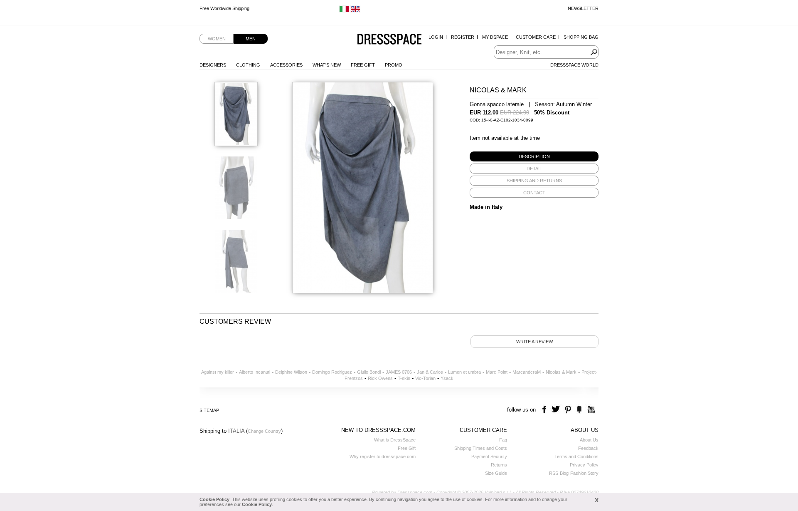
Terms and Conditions (576, 456)
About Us (589, 439)
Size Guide (496, 473)
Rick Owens (380, 378)
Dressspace (389, 40)
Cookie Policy (214, 499)
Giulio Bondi (369, 372)
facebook (545, 409)
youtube (590, 409)
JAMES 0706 (399, 372)
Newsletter (583, 8)
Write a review (534, 341)
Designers (213, 64)
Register (462, 37)
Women (217, 38)
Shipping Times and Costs (480, 448)
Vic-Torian (425, 378)
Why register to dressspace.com (383, 456)
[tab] (534, 156)
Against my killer (217, 372)
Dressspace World (574, 64)
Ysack (447, 378)
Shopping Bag (581, 37)
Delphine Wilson (291, 372)
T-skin (404, 378)
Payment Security (489, 456)
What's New (327, 64)
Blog (564, 473)
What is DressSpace (395, 439)
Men (251, 38)
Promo (393, 64)
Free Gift (363, 64)
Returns (499, 464)
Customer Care (536, 37)
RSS (553, 473)
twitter (556, 409)
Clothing (248, 64)
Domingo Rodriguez (332, 372)
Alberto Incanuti (254, 372)
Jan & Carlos (430, 372)
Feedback (588, 448)
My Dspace (495, 37)
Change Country (264, 431)
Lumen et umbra (464, 372)
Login (436, 37)
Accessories (286, 64)
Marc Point (496, 372)
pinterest (568, 409)
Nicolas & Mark (561, 372)
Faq (503, 439)
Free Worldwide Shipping (224, 8)
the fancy (579, 409)
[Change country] (344, 10)
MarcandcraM (526, 372)
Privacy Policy (584, 464)
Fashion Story (584, 473)
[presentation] (534, 156)
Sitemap (209, 410)
